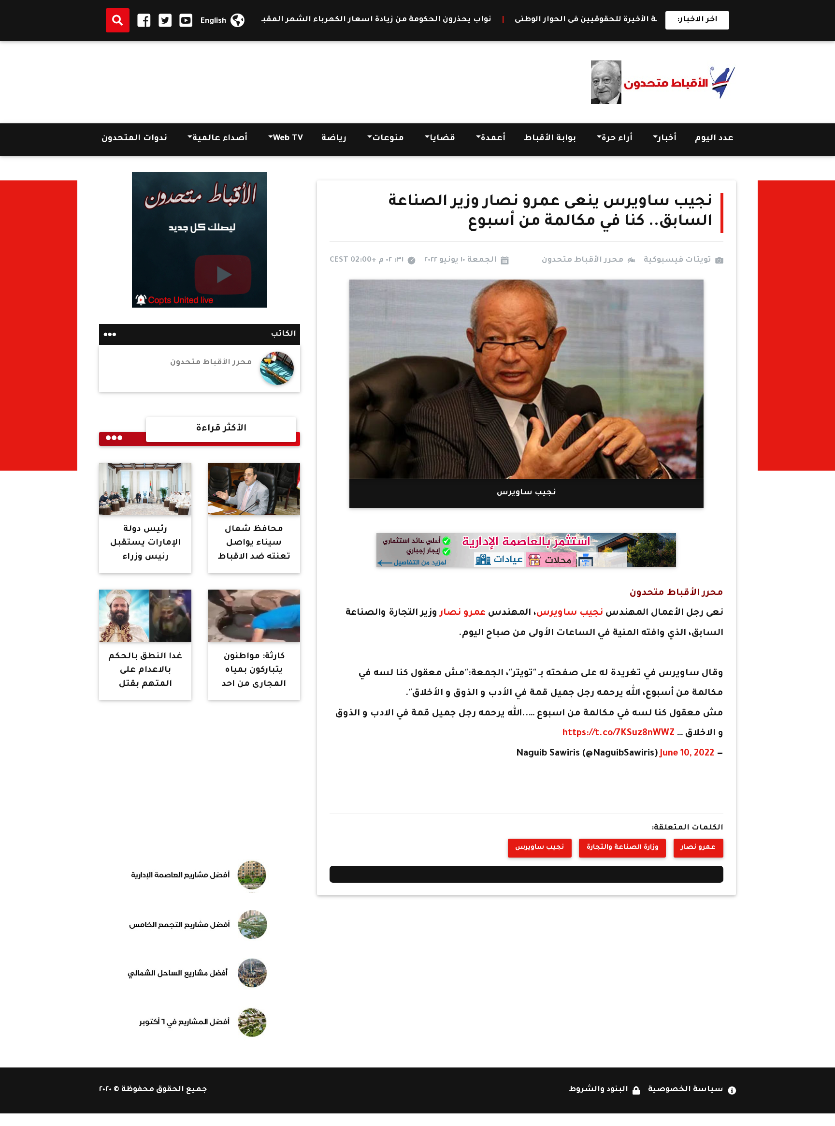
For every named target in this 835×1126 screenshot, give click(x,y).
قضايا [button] (442, 139)
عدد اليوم (714, 139)
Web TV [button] (288, 139)
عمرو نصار (463, 613)
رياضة (333, 139)
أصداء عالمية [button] (219, 139)
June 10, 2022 (687, 754)
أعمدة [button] (493, 139)
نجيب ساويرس (570, 613)
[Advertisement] (275, 79)
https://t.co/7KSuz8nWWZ (618, 734)
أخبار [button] (667, 139)
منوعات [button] (388, 139)
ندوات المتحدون (134, 139)
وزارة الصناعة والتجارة (623, 848)
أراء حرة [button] (617, 139)
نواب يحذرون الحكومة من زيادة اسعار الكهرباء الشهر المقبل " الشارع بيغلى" (410, 20)
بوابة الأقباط (550, 139)
